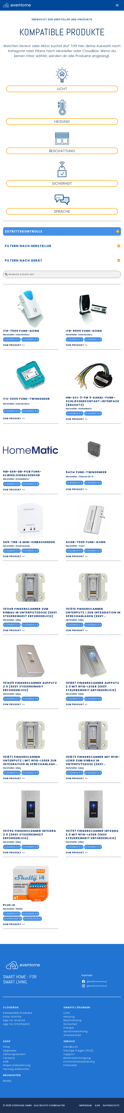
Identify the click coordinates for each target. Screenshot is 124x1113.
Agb (97, 1105)
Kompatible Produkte (17, 1013)
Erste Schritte (12, 1016)
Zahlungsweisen (14, 1054)
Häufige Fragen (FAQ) (78, 1050)
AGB (6, 1061)
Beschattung (73, 1020)
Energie (69, 1027)
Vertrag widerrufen (16, 1069)
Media (7, 1081)
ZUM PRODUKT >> (14, 345)
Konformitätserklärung (79, 1061)
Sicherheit (70, 1024)
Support (69, 1054)
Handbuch (71, 1047)
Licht (67, 1013)
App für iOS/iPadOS (16, 1024)
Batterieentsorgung (77, 1058)
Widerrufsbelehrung (17, 1065)
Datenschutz (111, 1105)
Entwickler (70, 1065)
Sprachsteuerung (76, 1031)
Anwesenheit (72, 1035)
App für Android (14, 1020)
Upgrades (10, 1050)
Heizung (69, 1016)
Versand (9, 1058)
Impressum (85, 1105)
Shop (6, 1047)
